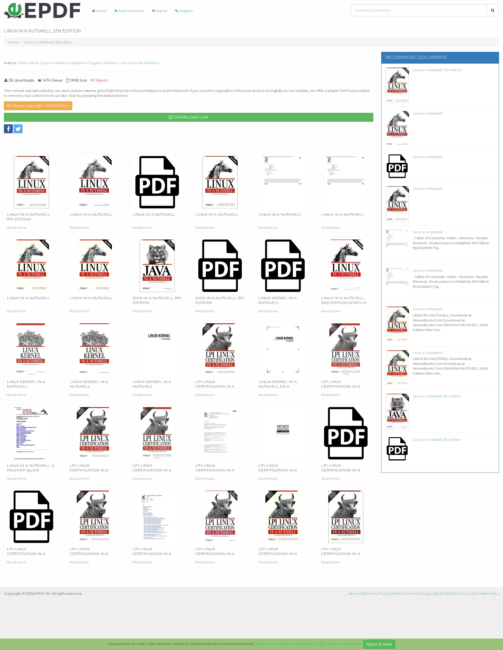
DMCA (446, 593)
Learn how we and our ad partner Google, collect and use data (308, 644)
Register (185, 11)
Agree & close (379, 644)
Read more (16, 227)
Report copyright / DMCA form (40, 105)
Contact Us (464, 593)
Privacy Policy (377, 593)
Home (101, 11)
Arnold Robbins (145, 62)
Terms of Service (406, 593)
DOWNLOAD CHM (190, 117)
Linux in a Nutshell (427, 113)
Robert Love (115, 62)
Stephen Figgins (85, 62)
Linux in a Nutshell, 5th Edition (48, 42)
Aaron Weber (55, 62)
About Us (356, 593)
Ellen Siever (28, 62)
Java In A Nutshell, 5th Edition (437, 396)
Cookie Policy (487, 593)
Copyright (430, 593)
